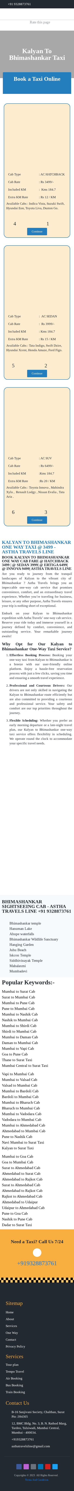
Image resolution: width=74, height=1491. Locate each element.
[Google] (33, 1466)
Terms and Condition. (37, 1479)
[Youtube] (47, 1466)
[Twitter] (55, 1466)
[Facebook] (19, 1466)
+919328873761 (37, 1263)
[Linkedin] (40, 1466)
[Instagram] (26, 1466)
